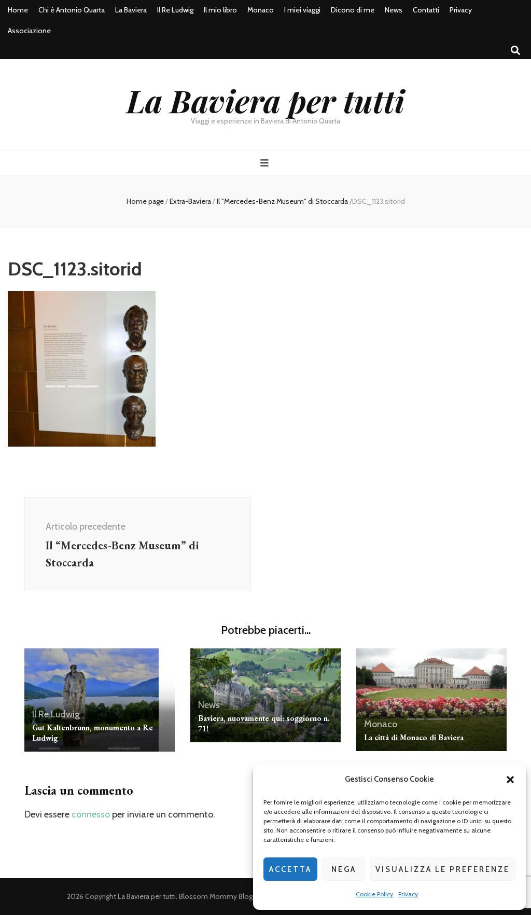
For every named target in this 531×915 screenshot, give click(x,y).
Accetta (290, 869)
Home (18, 10)
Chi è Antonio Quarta (71, 10)
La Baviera (131, 10)
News (393, 10)
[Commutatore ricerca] (515, 51)
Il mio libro (220, 10)
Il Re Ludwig (175, 10)
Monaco (260, 10)
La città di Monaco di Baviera (414, 737)
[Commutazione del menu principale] (265, 163)
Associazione (29, 30)
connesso (91, 814)
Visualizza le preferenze (442, 869)
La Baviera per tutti (265, 100)
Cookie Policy (374, 894)
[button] (510, 779)
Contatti (426, 10)
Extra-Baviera (190, 201)
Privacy (408, 894)
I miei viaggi (302, 10)
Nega (343, 869)
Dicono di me (352, 10)
